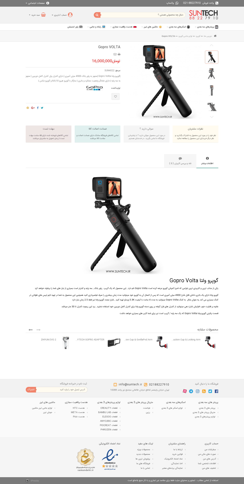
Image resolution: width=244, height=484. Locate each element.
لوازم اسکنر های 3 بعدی (172, 408)
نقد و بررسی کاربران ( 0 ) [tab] (180, 163)
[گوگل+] (33, 107)
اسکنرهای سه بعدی (177, 27)
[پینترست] (28, 107)
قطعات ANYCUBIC (109, 421)
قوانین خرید (177, 454)
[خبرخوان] (204, 391)
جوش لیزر (48, 412)
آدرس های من (209, 459)
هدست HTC (79, 408)
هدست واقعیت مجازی (122, 27)
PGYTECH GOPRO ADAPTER (90, 340)
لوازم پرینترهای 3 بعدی (205, 417)
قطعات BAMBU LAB (108, 412)
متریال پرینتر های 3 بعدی (204, 412)
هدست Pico (79, 417)
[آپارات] (185, 391)
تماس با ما (146, 468)
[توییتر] (210, 391)
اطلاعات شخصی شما (207, 463)
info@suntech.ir (130, 385)
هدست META (78, 412)
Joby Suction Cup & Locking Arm (186, 340)
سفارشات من (210, 449)
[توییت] (42, 107)
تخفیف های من (209, 468)
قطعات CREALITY (109, 408)
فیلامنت (147, 408)
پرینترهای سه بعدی (205, 27)
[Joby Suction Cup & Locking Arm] (210, 342)
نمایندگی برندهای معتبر (172, 468)
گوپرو (198, 36)
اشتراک (31, 390)
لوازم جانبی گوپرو (185, 36)
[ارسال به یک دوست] (115, 53)
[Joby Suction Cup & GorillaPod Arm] (162, 342)
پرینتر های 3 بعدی (207, 408)
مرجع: (117, 70)
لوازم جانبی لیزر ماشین (42, 408)
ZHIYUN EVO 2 (48, 340)
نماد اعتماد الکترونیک (173, 459)
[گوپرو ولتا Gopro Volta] (211, 57)
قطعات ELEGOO (110, 417)
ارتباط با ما (178, 449)
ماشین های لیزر (151, 27)
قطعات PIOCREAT (109, 425)
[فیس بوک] (216, 391)
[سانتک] (203, 15)
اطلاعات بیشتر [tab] (207, 163)
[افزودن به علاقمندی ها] (116, 96)
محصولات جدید (143, 454)
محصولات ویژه (144, 449)
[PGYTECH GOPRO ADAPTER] (114, 342)
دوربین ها (208, 36)
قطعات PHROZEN (109, 430)
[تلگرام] (191, 391)
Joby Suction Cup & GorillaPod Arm (138, 340)
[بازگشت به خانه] (215, 36)
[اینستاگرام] (197, 391)
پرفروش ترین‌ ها (143, 459)
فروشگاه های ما (143, 463)
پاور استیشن (72, 27)
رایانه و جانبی (95, 27)
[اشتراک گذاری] (37, 107)
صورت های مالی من (207, 454)
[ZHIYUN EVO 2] (66, 342)
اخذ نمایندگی (177, 463)
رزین (148, 412)
